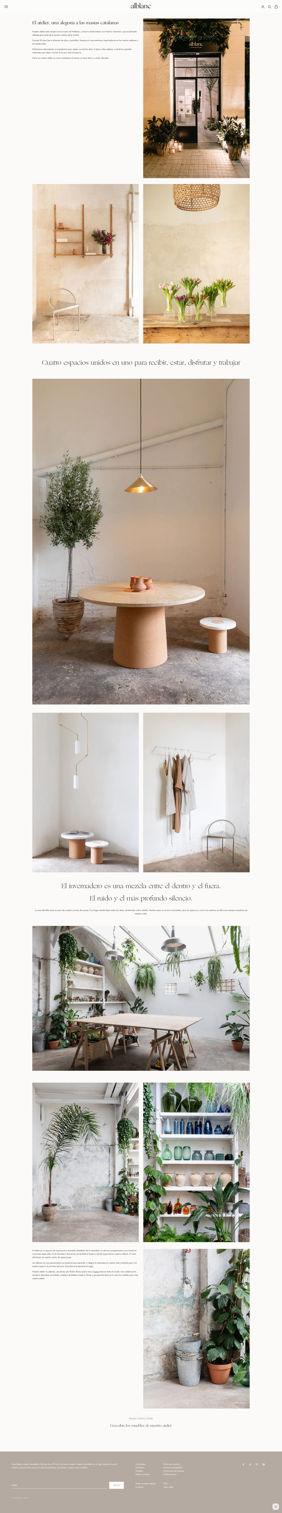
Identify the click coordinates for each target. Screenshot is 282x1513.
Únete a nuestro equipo (146, 1483)
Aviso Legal (168, 1487)
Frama (96, 1271)
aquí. (91, 1266)
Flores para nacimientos (173, 1470)
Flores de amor (170, 1474)
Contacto (139, 1487)
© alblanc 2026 (20, 1498)
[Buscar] (269, 6)
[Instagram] (257, 1464)
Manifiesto (140, 1467)
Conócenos (141, 1464)
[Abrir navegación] (6, 6)
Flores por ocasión (171, 1464)
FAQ (165, 1483)
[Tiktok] (250, 1464)
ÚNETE (116, 1485)
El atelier (139, 1470)
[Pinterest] (264, 1464)
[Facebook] (243, 1464)
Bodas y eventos (143, 1474)
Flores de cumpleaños (173, 1467)
